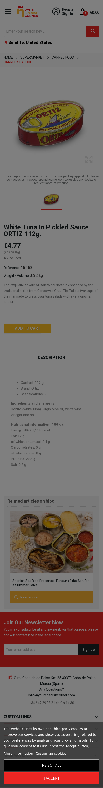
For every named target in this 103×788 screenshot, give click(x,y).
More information (18, 753)
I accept (52, 778)
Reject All (51, 765)
